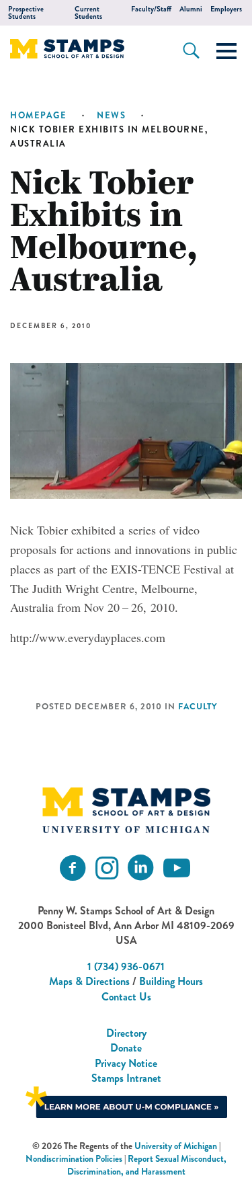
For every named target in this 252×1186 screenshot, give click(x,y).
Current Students (88, 13)
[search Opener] (191, 50)
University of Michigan (175, 1146)
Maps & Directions (89, 981)
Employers (226, 9)
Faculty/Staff (151, 9)
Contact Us (126, 996)
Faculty (197, 707)
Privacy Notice (126, 1063)
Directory (126, 1033)
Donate (126, 1048)
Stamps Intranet (126, 1078)
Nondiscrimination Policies (74, 1158)
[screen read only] (226, 51)
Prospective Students (26, 13)
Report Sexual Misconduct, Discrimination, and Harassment (147, 1165)
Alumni (190, 9)
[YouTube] (176, 868)
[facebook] (72, 868)
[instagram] (106, 868)
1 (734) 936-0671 (126, 966)
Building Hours (171, 981)
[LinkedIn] (140, 868)
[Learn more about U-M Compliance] (126, 1100)
